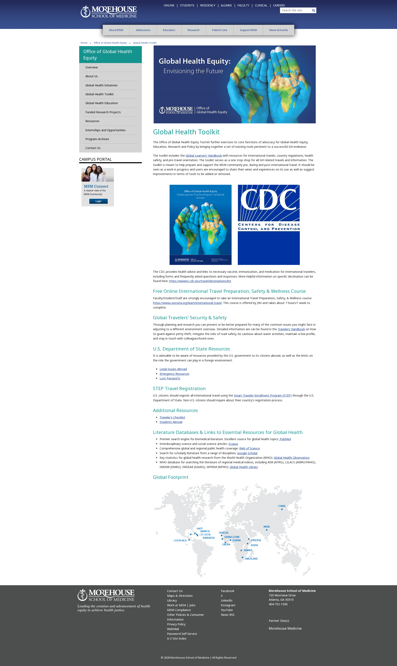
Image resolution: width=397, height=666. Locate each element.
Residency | (209, 5)
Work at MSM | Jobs (181, 605)
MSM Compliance (179, 610)
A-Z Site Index (177, 638)
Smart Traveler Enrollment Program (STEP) (263, 395)
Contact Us (92, 148)
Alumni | (228, 5)
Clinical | (263, 5)
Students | (189, 5)
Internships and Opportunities (105, 130)
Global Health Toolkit (99, 94)
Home (84, 42)
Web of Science (249, 448)
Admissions (143, 30)
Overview (91, 67)
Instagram (228, 605)
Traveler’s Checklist (172, 417)
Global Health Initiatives (101, 85)
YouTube (227, 610)
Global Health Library (244, 467)
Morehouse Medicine (285, 628)
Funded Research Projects (103, 112)
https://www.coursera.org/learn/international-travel (187, 303)
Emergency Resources (174, 374)
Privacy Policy (176, 624)
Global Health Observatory (292, 458)
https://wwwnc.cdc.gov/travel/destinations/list (200, 281)
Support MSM (248, 30)
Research (194, 30)
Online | (171, 5)
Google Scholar (247, 453)
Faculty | (245, 5)
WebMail (173, 629)
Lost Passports (170, 378)
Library (172, 600)
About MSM (116, 30)
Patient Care (219, 30)
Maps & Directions (180, 596)
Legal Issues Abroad (173, 369)
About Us (91, 76)
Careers (279, 5)
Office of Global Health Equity (110, 42)
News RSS (227, 615)
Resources (92, 121)
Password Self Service (182, 634)
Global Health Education (101, 103)
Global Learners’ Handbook (204, 155)
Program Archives (97, 139)
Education (169, 30)
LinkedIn (226, 600)
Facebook (227, 591)
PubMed (285, 439)
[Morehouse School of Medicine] (109, 11)
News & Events (278, 30)
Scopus (233, 444)
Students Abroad (171, 422)
